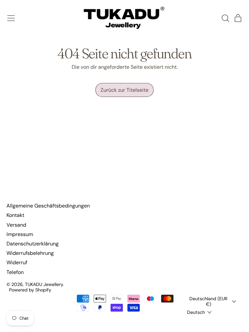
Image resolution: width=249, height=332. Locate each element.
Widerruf (16, 262)
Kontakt (15, 215)
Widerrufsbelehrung (30, 253)
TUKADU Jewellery (44, 284)
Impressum (19, 234)
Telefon (15, 272)
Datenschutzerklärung (32, 243)
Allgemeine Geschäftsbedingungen (48, 205)
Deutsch (196, 312)
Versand (16, 224)
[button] (225, 18)
